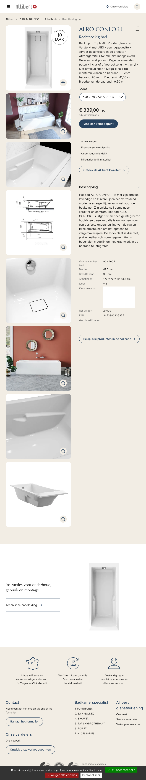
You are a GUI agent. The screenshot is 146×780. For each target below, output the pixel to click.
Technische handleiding (22, 605)
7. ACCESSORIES (84, 733)
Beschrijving (88, 187)
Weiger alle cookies (63, 775)
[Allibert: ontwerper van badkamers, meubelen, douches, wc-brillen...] (26, 6)
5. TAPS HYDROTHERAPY (90, 723)
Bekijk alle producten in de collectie (107, 339)
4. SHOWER (81, 718)
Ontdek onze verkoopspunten (30, 749)
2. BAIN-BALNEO (85, 713)
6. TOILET (81, 728)
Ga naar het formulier (24, 721)
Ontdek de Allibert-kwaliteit (102, 170)
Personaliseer (91, 775)
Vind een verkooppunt (98, 124)
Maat (83, 89)
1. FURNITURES (84, 708)
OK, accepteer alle (122, 770)
